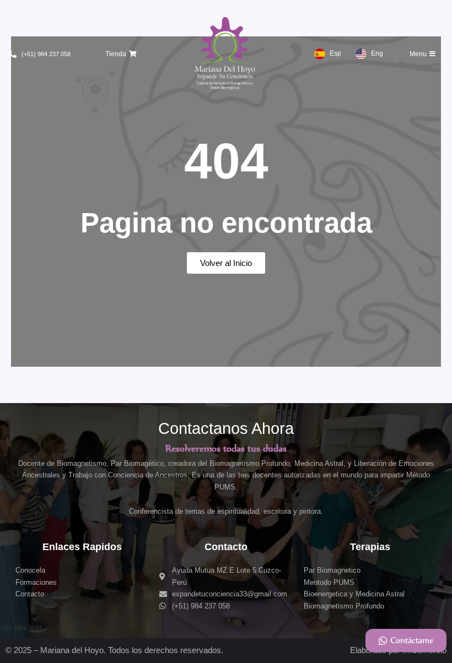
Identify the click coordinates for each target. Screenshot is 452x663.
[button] (121, 54)
